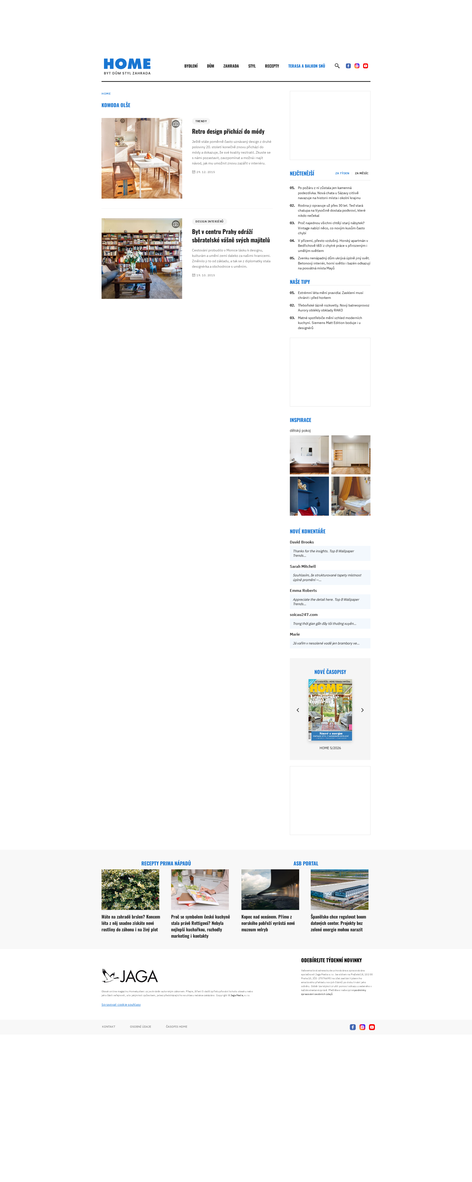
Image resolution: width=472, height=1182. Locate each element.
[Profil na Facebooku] (348, 65)
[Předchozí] (298, 710)
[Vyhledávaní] (337, 65)
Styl (252, 66)
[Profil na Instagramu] (356, 65)
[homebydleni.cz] (127, 66)
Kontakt (108, 1026)
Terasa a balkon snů (306, 66)
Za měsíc (362, 173)
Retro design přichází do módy (228, 131)
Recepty (272, 66)
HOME (106, 93)
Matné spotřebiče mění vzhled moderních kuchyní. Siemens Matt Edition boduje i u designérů (330, 323)
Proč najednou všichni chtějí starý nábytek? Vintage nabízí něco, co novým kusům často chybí (331, 228)
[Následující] (362, 710)
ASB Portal (306, 863)
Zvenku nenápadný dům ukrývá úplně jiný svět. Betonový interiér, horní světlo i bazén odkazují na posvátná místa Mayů (334, 263)
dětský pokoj (300, 430)
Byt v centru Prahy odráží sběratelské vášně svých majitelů (231, 235)
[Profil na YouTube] (365, 65)
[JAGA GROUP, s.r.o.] (130, 976)
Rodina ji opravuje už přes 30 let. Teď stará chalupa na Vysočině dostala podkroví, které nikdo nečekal (332, 210)
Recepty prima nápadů (166, 863)
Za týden (342, 173)
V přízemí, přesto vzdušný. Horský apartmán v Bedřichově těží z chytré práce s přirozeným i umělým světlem (333, 245)
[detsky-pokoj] (309, 454)
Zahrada (231, 66)
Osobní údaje (140, 1026)
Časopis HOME (176, 1026)
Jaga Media (237, 995)
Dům (210, 66)
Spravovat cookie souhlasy (121, 1005)
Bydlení (191, 66)
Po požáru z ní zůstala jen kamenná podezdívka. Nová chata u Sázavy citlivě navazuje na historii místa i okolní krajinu (329, 193)
